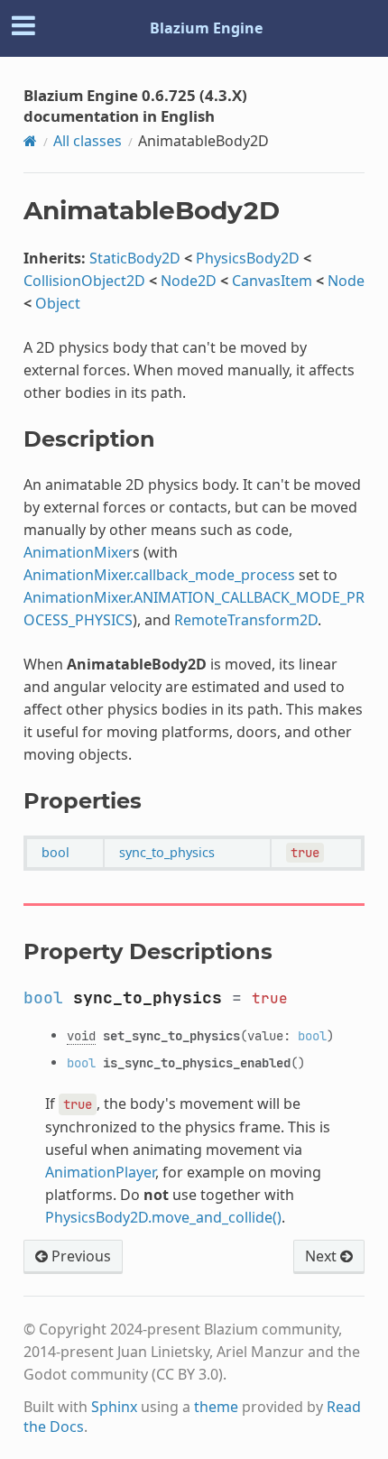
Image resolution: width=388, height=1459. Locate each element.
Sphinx (114, 1407)
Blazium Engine (206, 28)
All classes (87, 141)
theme (216, 1407)
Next (322, 1256)
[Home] (30, 141)
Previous (79, 1256)
